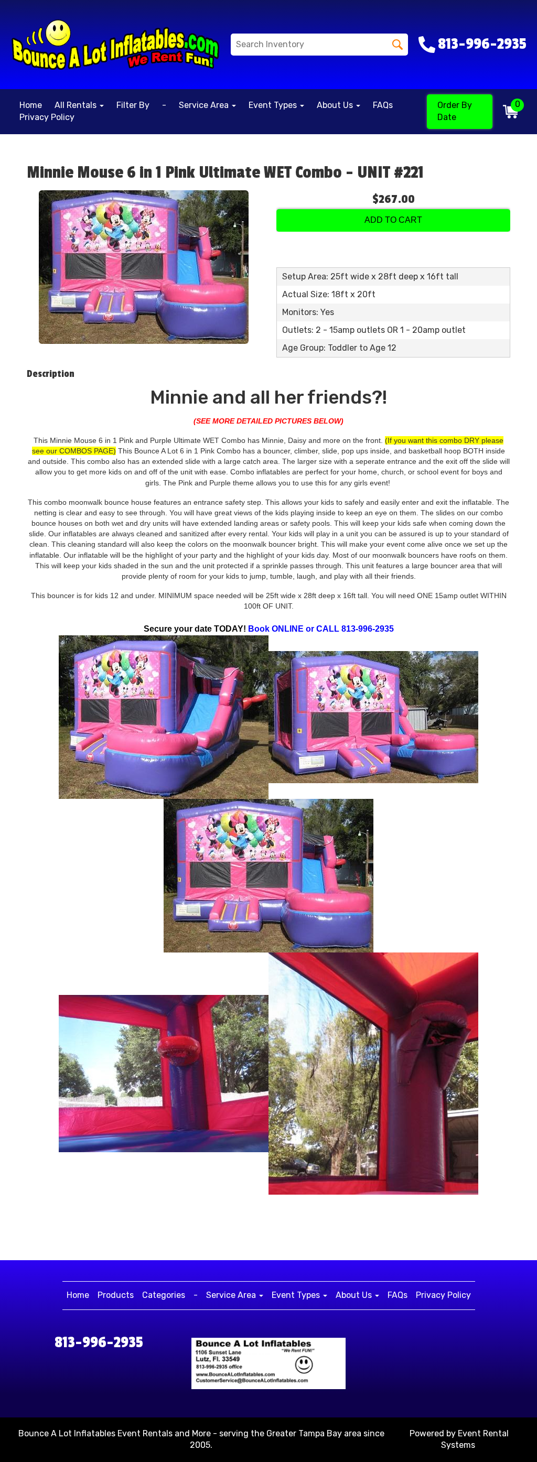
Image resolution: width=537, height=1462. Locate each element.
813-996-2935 (99, 1342)
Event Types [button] (274, 105)
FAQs (383, 105)
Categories (163, 1295)
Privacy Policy (46, 117)
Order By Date (454, 111)
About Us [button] (336, 105)
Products (116, 1295)
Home (30, 105)
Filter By (132, 105)
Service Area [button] (205, 105)
